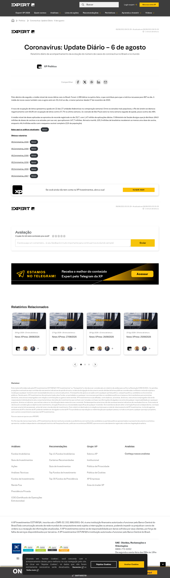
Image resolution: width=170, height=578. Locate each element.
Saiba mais (31, 570)
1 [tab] (81, 364)
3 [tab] (89, 364)
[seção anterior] (75, 364)
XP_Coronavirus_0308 (20, 155)
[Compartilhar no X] (85, 82)
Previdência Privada (21, 491)
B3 (18, 558)
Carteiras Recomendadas (61, 460)
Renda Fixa (16, 485)
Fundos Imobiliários (20, 453)
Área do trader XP (95, 485)
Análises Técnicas (20, 472)
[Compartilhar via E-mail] (105, 82)
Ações (14, 466)
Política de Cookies (96, 472)
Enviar (143, 243)
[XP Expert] (23, 4)
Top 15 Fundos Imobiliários (62, 453)
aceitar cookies (131, 564)
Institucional (93, 460)
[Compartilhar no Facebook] (78, 82)
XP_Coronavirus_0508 (20, 142)
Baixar (44, 129)
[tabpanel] (29, 334)
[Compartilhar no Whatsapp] (91, 82)
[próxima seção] (95, 364)
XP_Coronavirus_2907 (20, 176)
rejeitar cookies (103, 564)
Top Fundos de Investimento (62, 472)
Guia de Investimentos (22, 460)
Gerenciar (76, 567)
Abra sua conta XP (149, 5)
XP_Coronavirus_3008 (20, 169)
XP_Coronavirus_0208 (20, 162)
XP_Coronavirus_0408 (20, 149)
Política (22, 20)
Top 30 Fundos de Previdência (63, 478)
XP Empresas (93, 478)
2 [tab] (85, 364)
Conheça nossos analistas (137, 453)
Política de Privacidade (98, 466)
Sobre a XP (92, 453)
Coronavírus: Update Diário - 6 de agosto (47, 20)
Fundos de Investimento (22, 478)
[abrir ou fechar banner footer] (163, 564)
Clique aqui (138, 190)
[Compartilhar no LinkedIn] (98, 82)
